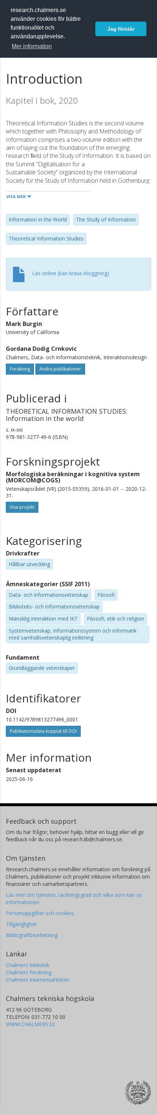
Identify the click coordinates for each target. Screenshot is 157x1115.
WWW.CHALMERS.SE (30, 1024)
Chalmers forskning (28, 972)
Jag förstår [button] (120, 29)
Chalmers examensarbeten (37, 979)
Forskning (20, 369)
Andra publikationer (60, 369)
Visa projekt (22, 507)
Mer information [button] (32, 46)
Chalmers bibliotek (27, 965)
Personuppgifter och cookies (40, 913)
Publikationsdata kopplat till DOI (43, 731)
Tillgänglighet (21, 924)
